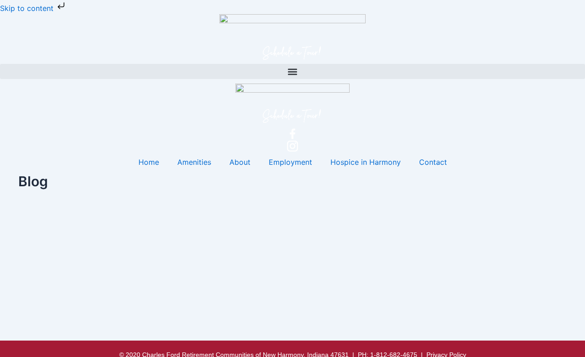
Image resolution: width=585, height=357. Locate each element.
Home (148, 162)
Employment (290, 162)
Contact (433, 162)
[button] (292, 71)
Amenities (194, 162)
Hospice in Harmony (365, 162)
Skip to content (28, 8)
